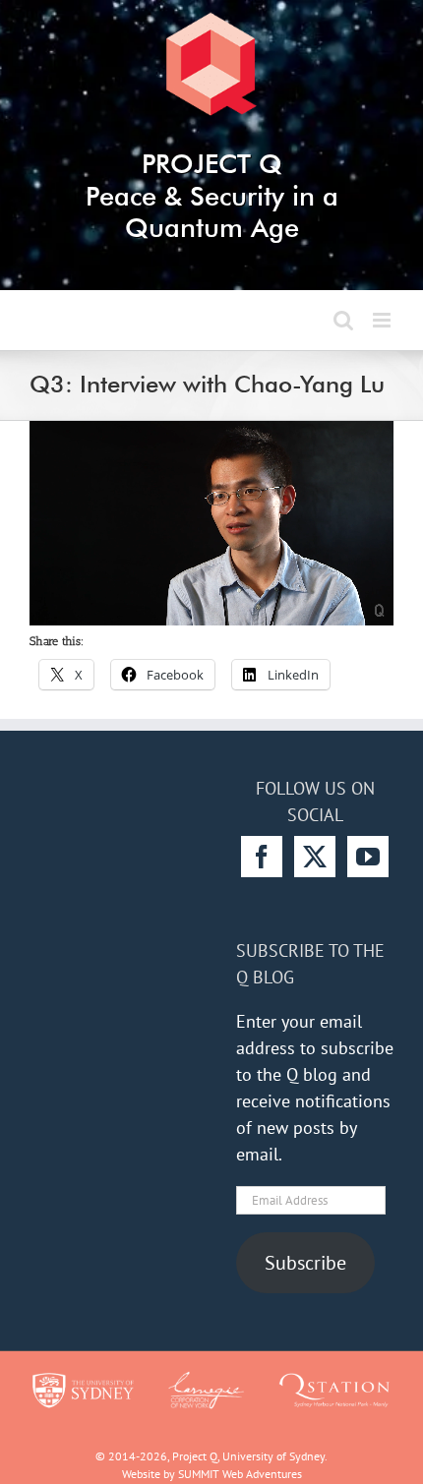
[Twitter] (314, 856)
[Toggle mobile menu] (383, 320)
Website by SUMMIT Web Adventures (212, 1473)
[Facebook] (261, 856)
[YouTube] (368, 856)
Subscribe (305, 1262)
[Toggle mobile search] (343, 320)
